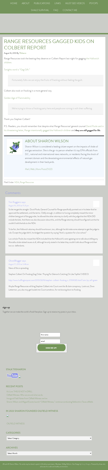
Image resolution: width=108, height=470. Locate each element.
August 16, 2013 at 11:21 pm (19, 205)
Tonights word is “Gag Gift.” (17, 69)
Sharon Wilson (53, 141)
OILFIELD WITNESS (16, 423)
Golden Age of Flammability (17, 98)
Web (32, 169)
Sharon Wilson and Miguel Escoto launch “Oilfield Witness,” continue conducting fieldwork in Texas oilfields (50, 401)
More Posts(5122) (44, 169)
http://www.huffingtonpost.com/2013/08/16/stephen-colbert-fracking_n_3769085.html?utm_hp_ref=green (53, 280)
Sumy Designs (86, 464)
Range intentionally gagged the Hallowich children (47, 130)
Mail (27, 169)
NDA (16, 182)
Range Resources (27, 182)
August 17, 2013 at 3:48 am (19, 264)
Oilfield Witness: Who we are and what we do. (25, 394)
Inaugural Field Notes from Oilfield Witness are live (27, 398)
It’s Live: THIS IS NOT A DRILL (19, 391)
